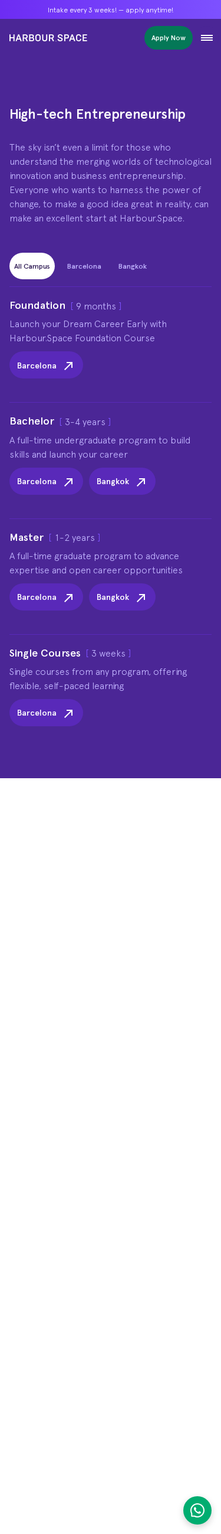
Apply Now (168, 37)
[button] (207, 38)
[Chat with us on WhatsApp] (197, 1510)
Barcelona (37, 365)
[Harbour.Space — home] (48, 37)
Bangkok (113, 481)
